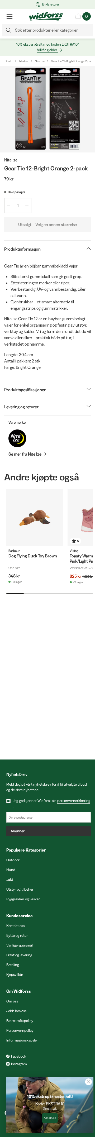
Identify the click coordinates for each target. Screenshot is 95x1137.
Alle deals (47, 1118)
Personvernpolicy (20, 1030)
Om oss (12, 1001)
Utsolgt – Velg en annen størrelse (47, 224)
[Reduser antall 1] (8, 205)
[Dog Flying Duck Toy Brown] (34, 517)
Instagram (19, 1064)
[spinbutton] (18, 205)
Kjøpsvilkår (14, 974)
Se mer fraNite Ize (24, 454)
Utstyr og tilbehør (20, 889)
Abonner (18, 831)
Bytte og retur (17, 935)
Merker (23, 61)
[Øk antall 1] (27, 205)
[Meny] (9, 16)
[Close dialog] (86, 1081)
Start (8, 61)
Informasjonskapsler (22, 1040)
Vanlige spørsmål (19, 945)
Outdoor (13, 860)
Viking (74, 551)
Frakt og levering (19, 955)
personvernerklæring (73, 800)
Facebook (18, 1056)
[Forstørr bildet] (47, 109)
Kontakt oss (15, 925)
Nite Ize (40, 61)
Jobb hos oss (16, 1011)
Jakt (9, 879)
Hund (10, 869)
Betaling (12, 964)
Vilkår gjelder (47, 49)
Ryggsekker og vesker (23, 899)
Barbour (14, 551)
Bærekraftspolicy (19, 1020)
